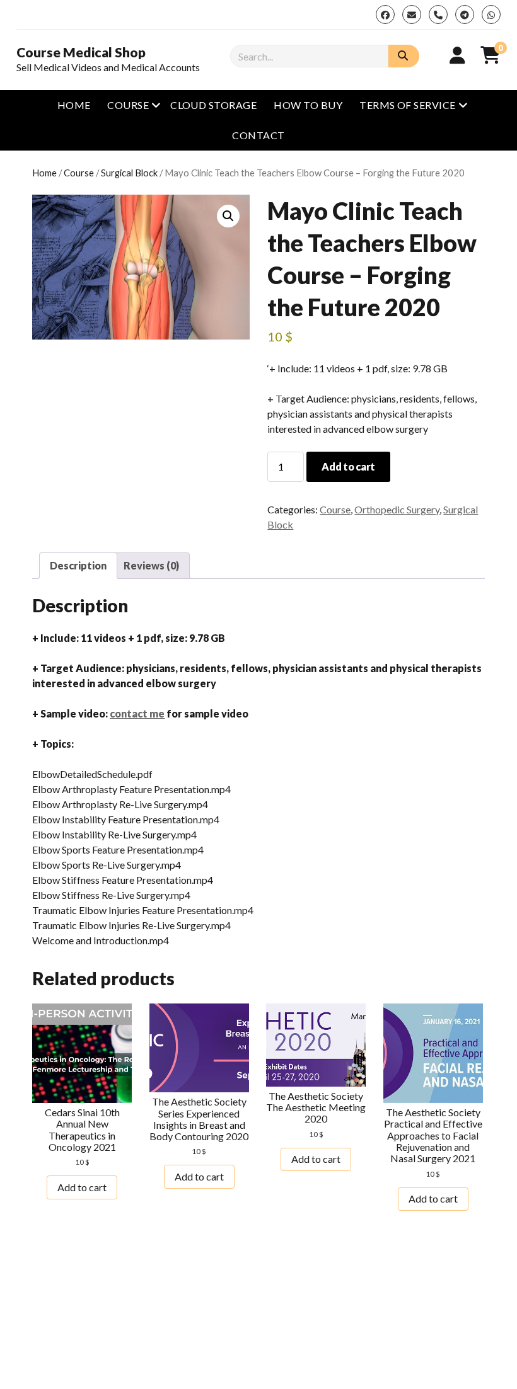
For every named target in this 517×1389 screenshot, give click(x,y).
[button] (228, 216)
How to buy (308, 105)
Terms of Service (407, 105)
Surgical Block (129, 172)
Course (128, 105)
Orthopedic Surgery (396, 509)
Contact (258, 135)
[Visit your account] (457, 55)
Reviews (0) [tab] (151, 565)
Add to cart (348, 466)
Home (74, 105)
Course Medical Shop (81, 52)
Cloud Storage (213, 105)
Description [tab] (78, 565)
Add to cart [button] (82, 1187)
